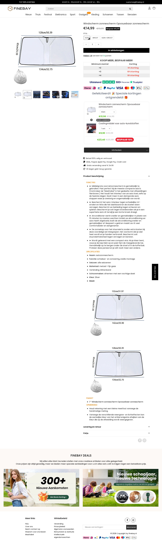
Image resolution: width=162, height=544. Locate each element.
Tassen (120, 14)
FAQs (85, 433)
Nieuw (28, 14)
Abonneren (131, 527)
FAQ (27, 524)
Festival (48, 14)
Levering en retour (92, 427)
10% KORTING (155, 272)
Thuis (38, 14)
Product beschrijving (93, 176)
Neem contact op (32, 529)
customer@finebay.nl (135, 2)
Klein (87, 38)
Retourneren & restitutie (64, 532)
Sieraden (132, 14)
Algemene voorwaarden (64, 529)
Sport (72, 14)
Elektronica (60, 14)
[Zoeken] (130, 9)
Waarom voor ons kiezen (35, 532)
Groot (95, 38)
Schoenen (108, 14)
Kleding (95, 14)
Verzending (58, 524)
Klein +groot (107, 38)
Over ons (29, 526)
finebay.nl (133, 533)
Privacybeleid (59, 526)
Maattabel (29, 534)
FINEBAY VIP (87, 56)
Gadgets (83, 14)
